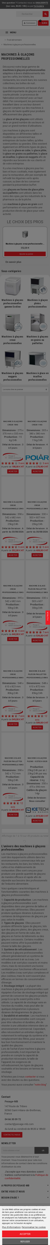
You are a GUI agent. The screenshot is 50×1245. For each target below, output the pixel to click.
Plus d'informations (11, 1227)
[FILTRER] (48, 622)
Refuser (25, 1241)
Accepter (25, 1233)
